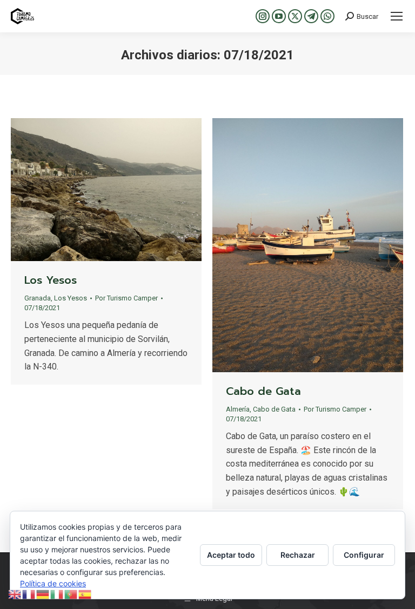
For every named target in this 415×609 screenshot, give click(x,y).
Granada (37, 298)
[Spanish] (85, 594)
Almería (238, 409)
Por (126, 298)
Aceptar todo (231, 554)
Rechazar (297, 554)
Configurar (364, 554)
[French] (29, 594)
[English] (15, 594)
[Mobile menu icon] (396, 16)
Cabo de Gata (263, 391)
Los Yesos (50, 280)
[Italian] (57, 594)
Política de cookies (53, 583)
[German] (43, 594)
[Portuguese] (71, 594)
